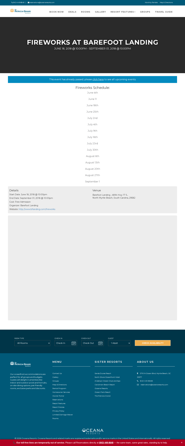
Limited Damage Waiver (62, 415)
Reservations (57, 400)
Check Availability (152, 343)
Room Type (19, 338)
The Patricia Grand (102, 396)
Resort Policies (58, 407)
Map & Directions (166, 2)
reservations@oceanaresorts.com (41, 2)
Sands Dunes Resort (103, 373)
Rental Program (59, 388)
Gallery (100, 12)
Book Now (56, 12)
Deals (72, 12)
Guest (111, 338)
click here (98, 79)
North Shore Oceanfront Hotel (107, 377)
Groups (145, 12)
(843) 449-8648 (106, 442)
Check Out (86, 338)
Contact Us (57, 373)
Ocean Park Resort (102, 392)
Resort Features (122, 12)
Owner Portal (58, 396)
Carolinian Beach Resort (105, 385)
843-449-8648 (18, 2)
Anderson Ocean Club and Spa (107, 381)
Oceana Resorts (101, 388)
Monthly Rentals (151, 2)
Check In (58, 338)
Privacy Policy (58, 411)
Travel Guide (164, 12)
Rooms (85, 12)
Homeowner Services (61, 392)
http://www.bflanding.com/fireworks (37, 209)
